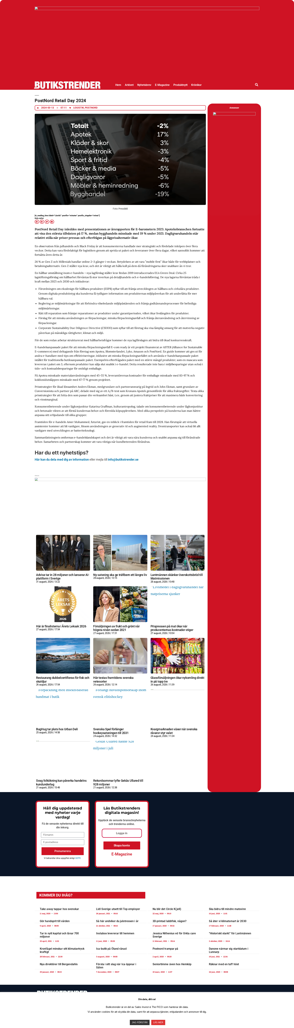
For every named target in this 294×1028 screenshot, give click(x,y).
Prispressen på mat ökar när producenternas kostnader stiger (172, 628)
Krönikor (196, 85)
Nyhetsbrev (144, 85)
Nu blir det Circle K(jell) (167, 909)
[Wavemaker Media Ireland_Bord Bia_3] (120, 479)
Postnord (91, 107)
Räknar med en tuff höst (224, 964)
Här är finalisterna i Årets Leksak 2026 (61, 626)
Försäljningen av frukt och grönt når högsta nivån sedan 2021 (116, 628)
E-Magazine (162, 85)
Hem (118, 85)
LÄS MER (158, 1022)
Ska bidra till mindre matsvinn (227, 909)
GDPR (77, 858)
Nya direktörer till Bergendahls (59, 964)
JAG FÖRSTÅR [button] (140, 1022)
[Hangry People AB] (147, 9)
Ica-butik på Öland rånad (111, 948)
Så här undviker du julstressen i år (117, 921)
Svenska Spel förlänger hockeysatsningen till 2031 (110, 731)
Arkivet (129, 85)
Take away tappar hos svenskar (59, 909)
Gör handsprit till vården (55, 921)
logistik (78, 107)
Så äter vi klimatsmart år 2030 (227, 921)
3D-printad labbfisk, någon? (170, 921)
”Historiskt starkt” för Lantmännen (230, 933)
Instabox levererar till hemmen (115, 933)
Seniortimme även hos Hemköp (172, 964)
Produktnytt (180, 85)
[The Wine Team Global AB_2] (234, 114)
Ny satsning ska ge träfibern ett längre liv (120, 575)
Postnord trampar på (165, 948)
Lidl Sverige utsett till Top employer (118, 909)
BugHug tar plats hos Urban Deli (57, 729)
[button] (256, 84)
